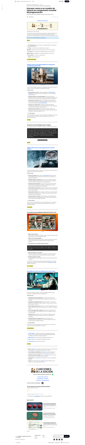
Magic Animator (31, 337)
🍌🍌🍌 (28, 389)
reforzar (44, 351)
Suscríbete (66, 1)
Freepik (54, 262)
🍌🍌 (28, 390)
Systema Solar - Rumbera (43, 376)
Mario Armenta (31, 16)
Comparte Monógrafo (42, 140)
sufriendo (47, 354)
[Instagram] (59, 439)
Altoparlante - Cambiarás (43, 378)
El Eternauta (46, 175)
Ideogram (50, 262)
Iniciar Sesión (61, 1)
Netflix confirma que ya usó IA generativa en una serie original (40, 148)
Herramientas (45, 20)
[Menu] (70, 1)
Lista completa (31, 341)
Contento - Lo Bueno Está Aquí (43, 380)
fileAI (29, 339)
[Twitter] (54, 439)
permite (38, 357)
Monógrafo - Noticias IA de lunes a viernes (33, 4)
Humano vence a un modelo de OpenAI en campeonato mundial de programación (41, 65)
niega (33, 349)
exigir (42, 360)
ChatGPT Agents (31, 333)
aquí (45, 37)
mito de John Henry (43, 102)
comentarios (36, 396)
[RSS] (62, 439)
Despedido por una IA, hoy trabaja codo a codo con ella (41, 271)
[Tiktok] (57, 439)
